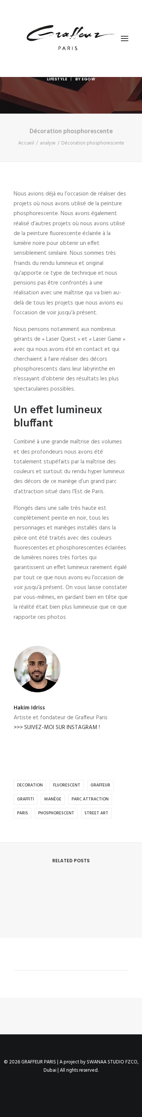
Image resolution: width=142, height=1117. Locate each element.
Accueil (26, 143)
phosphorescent (56, 813)
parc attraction (90, 799)
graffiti (25, 799)
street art (96, 813)
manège (52, 799)
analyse (48, 143)
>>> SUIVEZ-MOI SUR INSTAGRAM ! (57, 727)
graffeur (100, 785)
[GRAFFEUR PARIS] (70, 38)
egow (88, 79)
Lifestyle (57, 79)
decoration (30, 785)
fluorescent (66, 785)
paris (22, 813)
